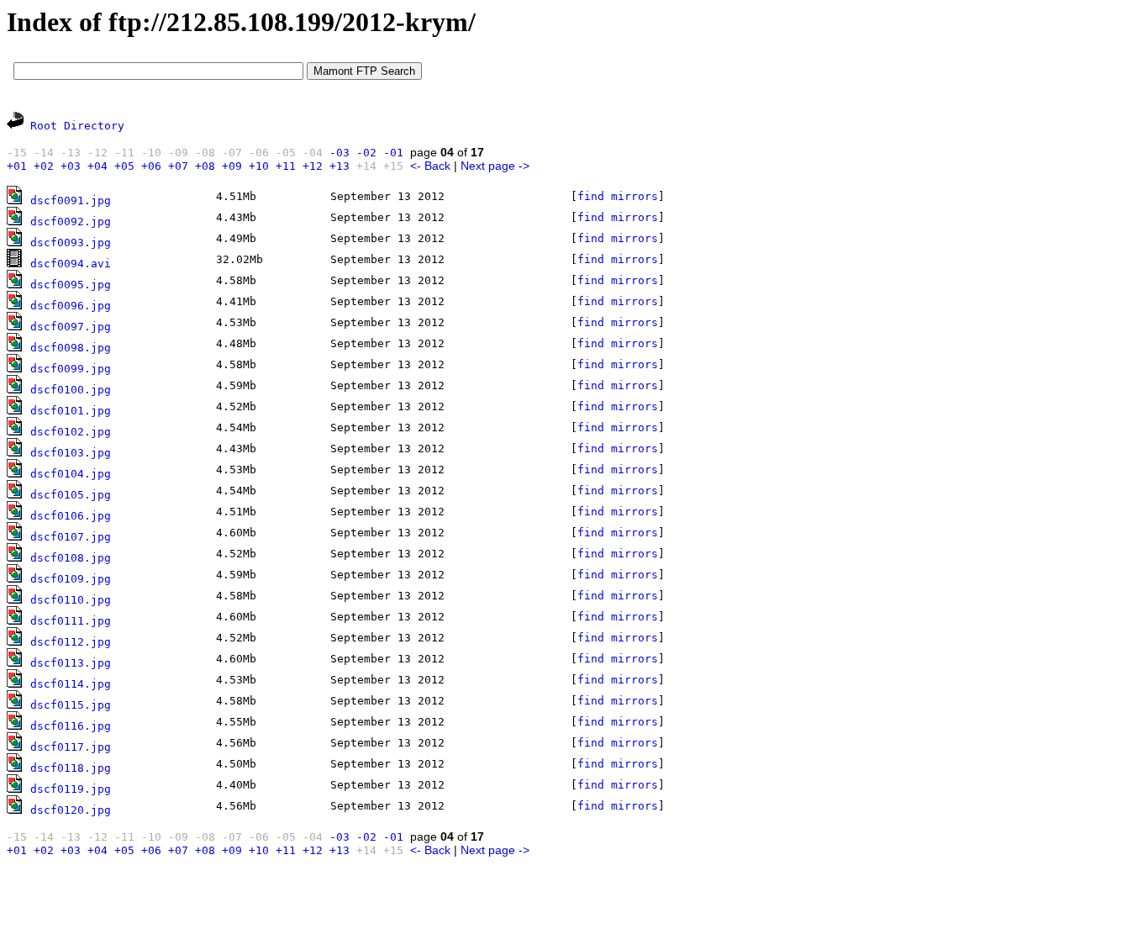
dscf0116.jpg (70, 726)
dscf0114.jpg (70, 684)
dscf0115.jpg (70, 705)
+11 (286, 166)
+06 (151, 166)
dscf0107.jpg (70, 536)
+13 (339, 166)
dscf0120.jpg (70, 810)
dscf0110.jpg (70, 600)
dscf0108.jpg (70, 557)
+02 (44, 166)
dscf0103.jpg (70, 452)
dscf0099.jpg (70, 368)
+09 (232, 166)
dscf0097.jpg (70, 326)
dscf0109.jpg (70, 579)
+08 (205, 166)
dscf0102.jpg (70, 431)
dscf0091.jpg (70, 200)
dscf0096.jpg (70, 305)
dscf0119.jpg (70, 789)
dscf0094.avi (70, 263)
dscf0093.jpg (70, 242)
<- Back (430, 165)
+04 (97, 166)
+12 (313, 166)
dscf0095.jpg (70, 284)
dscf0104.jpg (70, 473)
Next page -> (495, 165)
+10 (259, 166)
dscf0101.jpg (70, 410)
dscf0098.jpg (70, 347)
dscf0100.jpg (70, 389)
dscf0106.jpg (70, 515)
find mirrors (617, 196)
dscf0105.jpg (70, 494)
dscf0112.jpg (70, 642)
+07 (178, 166)
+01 (17, 166)
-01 (393, 152)
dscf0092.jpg (70, 221)
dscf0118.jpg (70, 768)
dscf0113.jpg (70, 663)
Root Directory (77, 125)
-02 (366, 152)
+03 (71, 166)
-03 (339, 152)
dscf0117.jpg (70, 747)
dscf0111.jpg (70, 621)
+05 (124, 166)
